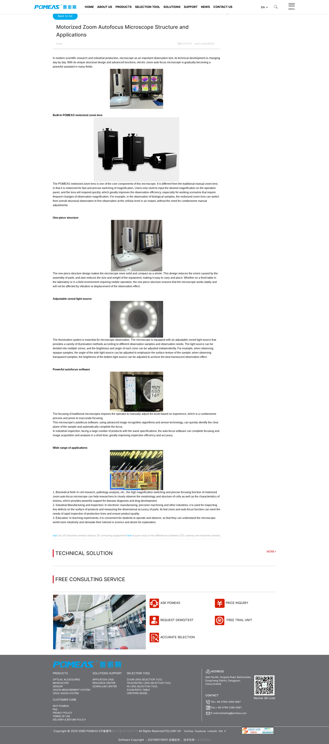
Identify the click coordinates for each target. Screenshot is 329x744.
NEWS (205, 7)
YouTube (188, 731)
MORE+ (271, 551)
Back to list (65, 16)
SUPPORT (191, 7)
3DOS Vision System (66, 693)
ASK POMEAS (170, 603)
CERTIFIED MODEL (137, 693)
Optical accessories (66, 679)
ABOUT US (104, 7)
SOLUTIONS (171, 7)
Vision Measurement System (71, 689)
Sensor (58, 686)
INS (221, 731)
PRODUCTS (123, 7)
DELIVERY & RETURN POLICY (69, 719)
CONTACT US (222, 7)
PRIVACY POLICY (62, 712)
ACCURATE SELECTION (177, 637)
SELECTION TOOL (147, 7)
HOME (89, 7)
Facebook (200, 731)
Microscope (61, 682)
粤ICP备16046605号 (125, 731)
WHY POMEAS (61, 705)
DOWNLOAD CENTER (105, 686)
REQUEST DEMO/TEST (177, 620)
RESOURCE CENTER (104, 682)
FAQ (55, 709)
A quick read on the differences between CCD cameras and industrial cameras (176, 535)
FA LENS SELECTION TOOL (142, 686)
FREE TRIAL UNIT (239, 620)
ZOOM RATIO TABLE (138, 689)
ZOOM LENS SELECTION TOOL (144, 679)
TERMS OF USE (61, 716)
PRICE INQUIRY (237, 603)
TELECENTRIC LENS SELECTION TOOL (149, 682)
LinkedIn (212, 731)
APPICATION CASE (103, 679)
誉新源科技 (204, 739)
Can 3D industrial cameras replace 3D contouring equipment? (91, 535)
